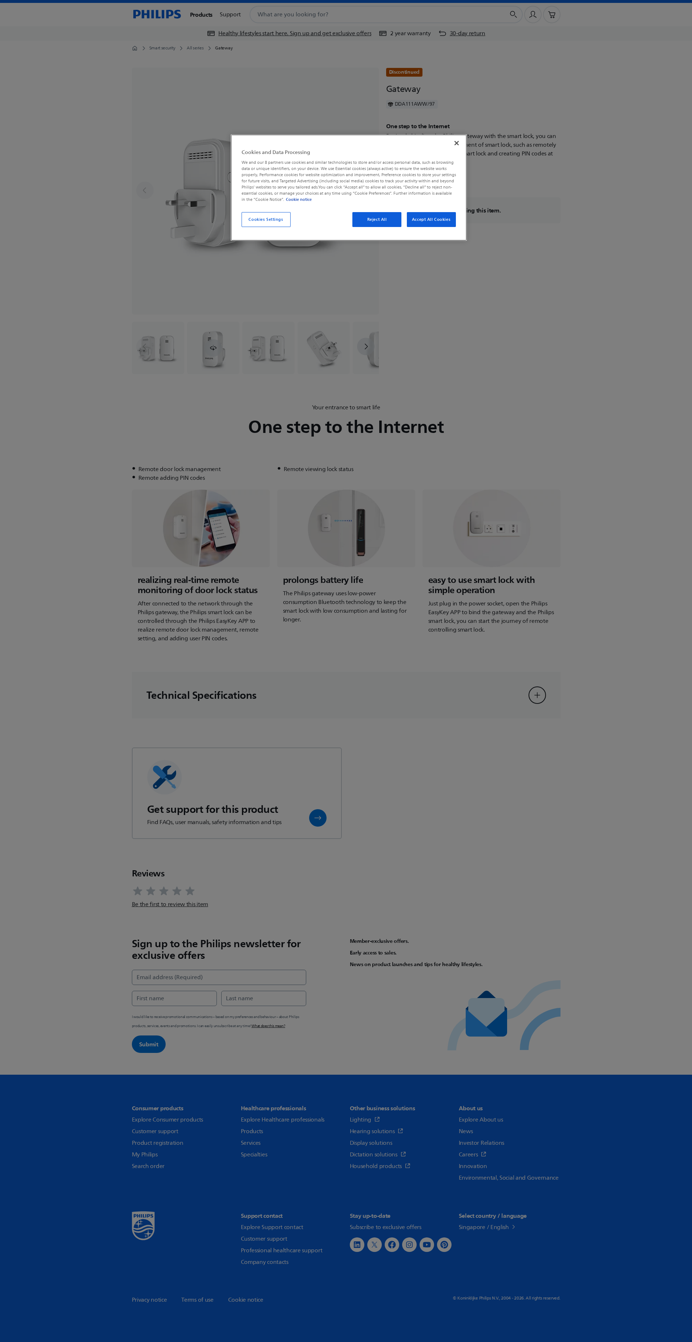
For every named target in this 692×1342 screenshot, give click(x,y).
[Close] (457, 143)
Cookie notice (299, 199)
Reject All (377, 219)
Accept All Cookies (431, 219)
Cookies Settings (265, 219)
